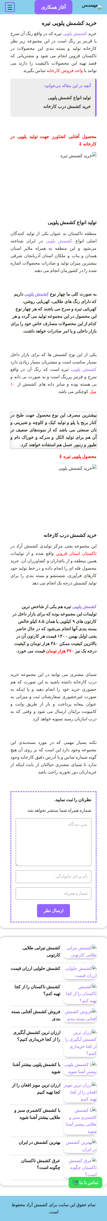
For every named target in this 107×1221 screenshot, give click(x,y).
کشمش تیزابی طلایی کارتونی (41, 951)
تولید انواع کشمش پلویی (69, 97)
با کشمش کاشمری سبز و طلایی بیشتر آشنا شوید (37, 1114)
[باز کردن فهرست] (10, 7)
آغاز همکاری (53, 7)
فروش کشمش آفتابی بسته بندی (35, 1015)
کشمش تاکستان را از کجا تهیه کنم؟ (37, 990)
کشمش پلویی (75, 33)
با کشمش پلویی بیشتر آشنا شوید (36, 1068)
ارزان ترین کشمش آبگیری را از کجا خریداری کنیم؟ (36, 1036)
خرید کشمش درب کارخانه (67, 106)
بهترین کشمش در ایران (39, 1142)
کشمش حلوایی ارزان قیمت (35, 968)
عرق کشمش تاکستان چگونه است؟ (40, 1164)
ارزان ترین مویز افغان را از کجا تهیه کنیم (36, 1088)
